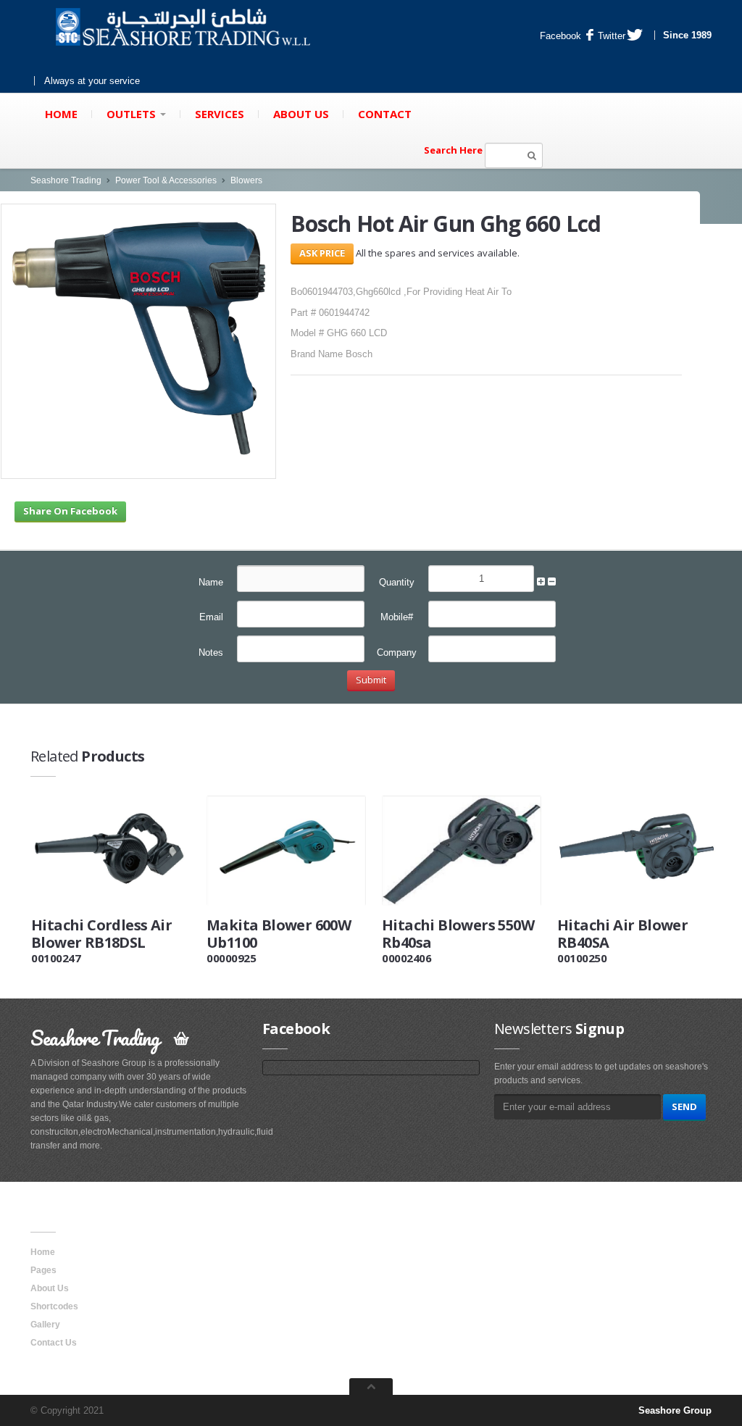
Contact (385, 114)
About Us (301, 114)
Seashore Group (675, 1410)
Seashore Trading (65, 180)
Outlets (133, 114)
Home (61, 114)
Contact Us (53, 1343)
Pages (43, 1270)
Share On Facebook (70, 510)
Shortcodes (54, 1306)
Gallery (45, 1324)
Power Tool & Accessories (166, 180)
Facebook (560, 35)
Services (219, 114)
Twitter (611, 35)
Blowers (246, 180)
